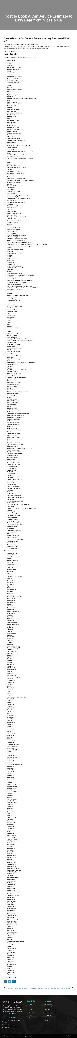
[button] (5, 981)
